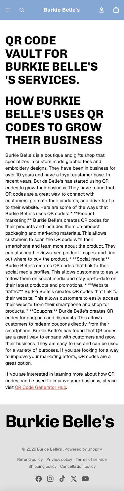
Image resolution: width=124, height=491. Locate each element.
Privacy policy (59, 459)
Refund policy (30, 459)
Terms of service (91, 459)
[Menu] (7, 10)
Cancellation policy (78, 466)
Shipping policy (42, 466)
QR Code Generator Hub (40, 387)
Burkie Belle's (50, 449)
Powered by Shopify (83, 449)
